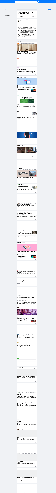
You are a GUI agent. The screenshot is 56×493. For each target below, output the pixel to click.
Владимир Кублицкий (22, 212)
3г (23, 95)
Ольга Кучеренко (21, 342)
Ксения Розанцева (21, 145)
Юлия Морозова (21, 230)
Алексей (20, 468)
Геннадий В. (21, 422)
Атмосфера (20, 211)
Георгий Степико (21, 270)
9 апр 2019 (26, 21)
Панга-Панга (20, 42)
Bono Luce (20, 67)
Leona (20, 402)
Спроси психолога (21, 367)
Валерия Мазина (21, 169)
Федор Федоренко (21, 58)
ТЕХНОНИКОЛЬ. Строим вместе (22, 168)
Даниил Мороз (21, 77)
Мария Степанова (22, 20)
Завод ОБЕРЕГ (20, 184)
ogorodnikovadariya (22, 300)
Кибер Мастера (20, 130)
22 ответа (25, 300)
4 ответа (23, 395)
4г (22, 130)
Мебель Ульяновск (21, 95)
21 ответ (22, 114)
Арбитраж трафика (21, 242)
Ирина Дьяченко (21, 334)
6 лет (22, 211)
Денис (19, 278)
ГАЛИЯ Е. (21, 395)
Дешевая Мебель (21, 492)
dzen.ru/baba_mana (29, 21)
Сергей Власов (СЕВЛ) (22, 368)
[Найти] (36, 9)
